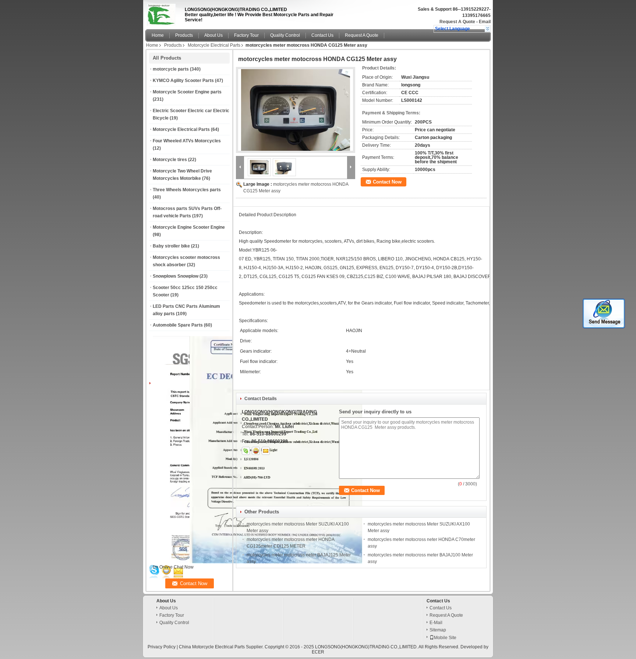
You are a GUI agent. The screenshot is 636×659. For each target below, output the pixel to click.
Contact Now (387, 182)
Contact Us (322, 35)
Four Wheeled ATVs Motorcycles (187, 140)
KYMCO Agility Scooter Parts (183, 80)
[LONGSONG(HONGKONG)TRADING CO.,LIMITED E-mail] (266, 451)
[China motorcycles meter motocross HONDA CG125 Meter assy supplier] (295, 110)
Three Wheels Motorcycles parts (187, 189)
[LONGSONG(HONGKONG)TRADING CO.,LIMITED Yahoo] (256, 451)
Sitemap (438, 630)
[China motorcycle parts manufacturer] (163, 13)
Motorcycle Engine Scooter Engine (189, 227)
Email (485, 21)
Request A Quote (457, 21)
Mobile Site (445, 637)
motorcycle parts (171, 69)
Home (158, 35)
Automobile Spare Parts (178, 325)
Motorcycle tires (170, 159)
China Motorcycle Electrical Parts (212, 646)
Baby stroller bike (171, 246)
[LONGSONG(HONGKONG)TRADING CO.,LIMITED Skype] (246, 451)
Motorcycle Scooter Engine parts (187, 92)
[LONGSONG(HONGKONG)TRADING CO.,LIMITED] (487, 28)
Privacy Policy (162, 646)
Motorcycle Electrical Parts (214, 45)
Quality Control (285, 35)
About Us (213, 35)
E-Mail (436, 622)
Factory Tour (246, 35)
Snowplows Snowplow (175, 276)
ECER (318, 652)
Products (184, 35)
